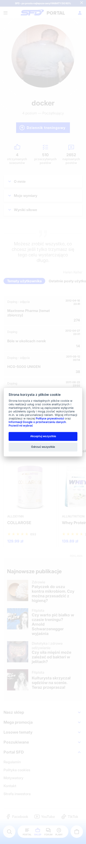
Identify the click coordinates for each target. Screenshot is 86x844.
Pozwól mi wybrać (21, 425)
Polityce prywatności (50, 418)
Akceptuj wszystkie (43, 436)
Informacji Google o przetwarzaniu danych (37, 422)
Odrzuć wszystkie (43, 446)
